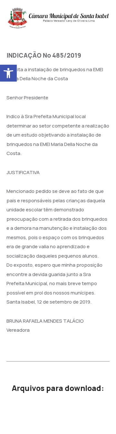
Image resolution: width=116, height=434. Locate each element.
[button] (8, 73)
